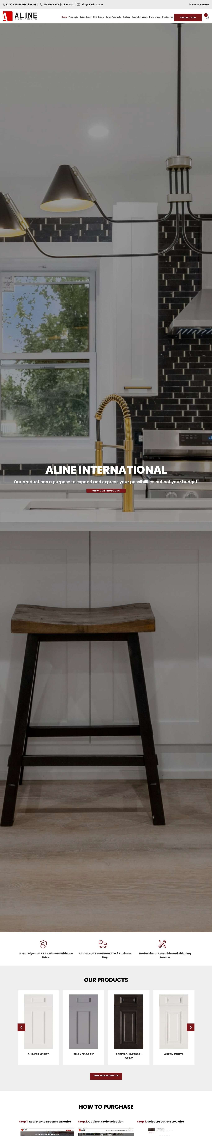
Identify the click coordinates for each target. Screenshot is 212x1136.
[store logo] (20, 16)
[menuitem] (64, 17)
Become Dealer (201, 4)
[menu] (117, 16)
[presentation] (21, 1027)
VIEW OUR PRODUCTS (106, 490)
